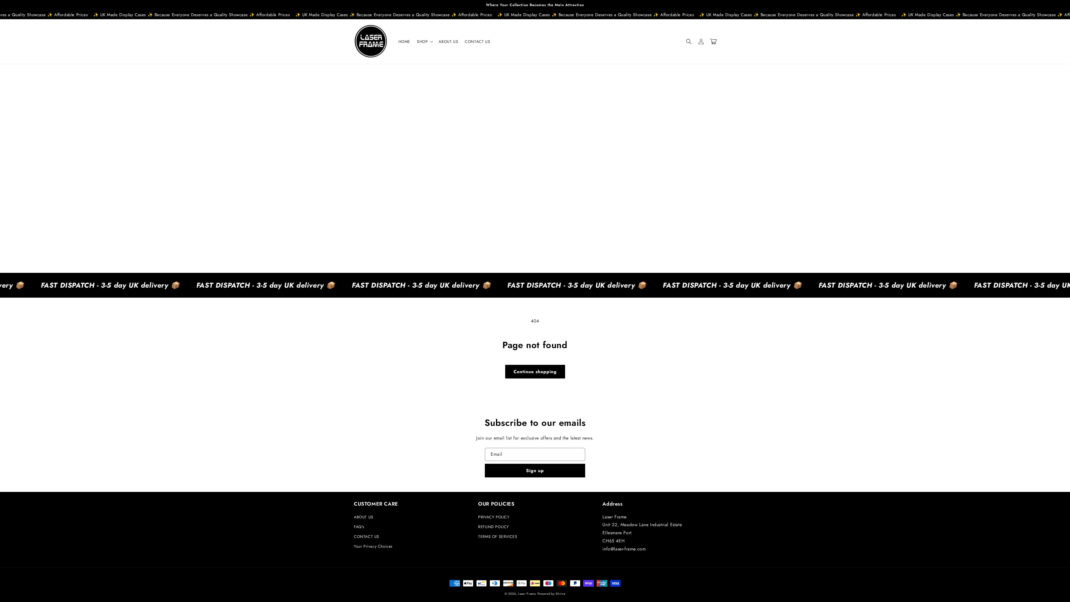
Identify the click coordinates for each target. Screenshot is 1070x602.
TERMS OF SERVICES (497, 536)
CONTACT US (366, 536)
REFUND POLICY (493, 527)
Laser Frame (527, 593)
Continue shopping (535, 371)
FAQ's (359, 527)
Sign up (535, 470)
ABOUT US (363, 517)
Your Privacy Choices (373, 546)
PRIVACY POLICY (493, 517)
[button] (424, 41)
